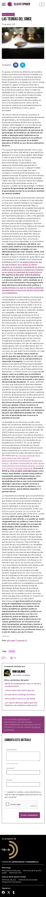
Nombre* (10, 768)
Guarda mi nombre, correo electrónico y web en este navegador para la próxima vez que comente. (23, 794)
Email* (9, 780)
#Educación (8, 14)
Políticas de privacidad (27, 880)
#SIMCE (11, 651)
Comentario (11, 749)
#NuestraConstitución (11, 870)
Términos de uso (9, 880)
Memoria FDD (15, 873)
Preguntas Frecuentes (11, 882)
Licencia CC (21, 640)
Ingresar (41, 4)
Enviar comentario (29, 815)
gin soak (11, 640)
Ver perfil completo (21, 675)
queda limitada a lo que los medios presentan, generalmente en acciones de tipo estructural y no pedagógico (23, 290)
